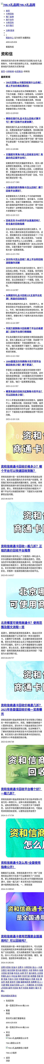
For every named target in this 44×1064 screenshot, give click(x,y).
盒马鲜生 (33, 973)
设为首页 (18, 38)
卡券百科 (10, 23)
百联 (39, 976)
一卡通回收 (29, 985)
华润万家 (26, 976)
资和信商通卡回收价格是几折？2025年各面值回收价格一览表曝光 (21, 709)
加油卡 (14, 967)
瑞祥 (20, 976)
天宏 (16, 979)
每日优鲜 (11, 970)
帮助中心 (10, 38)
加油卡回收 (15, 985)
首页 (8, 11)
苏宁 (26, 973)
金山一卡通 (37, 967)
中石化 (17, 973)
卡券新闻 (10, 71)
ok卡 (22, 985)
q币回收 (4, 988)
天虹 (38, 979)
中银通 (21, 979)
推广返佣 (10, 17)
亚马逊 (19, 970)
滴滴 (7, 982)
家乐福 (10, 973)
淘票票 (34, 982)
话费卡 (20, 967)
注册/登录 (10, 30)
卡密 (30, 970)
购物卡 (36, 970)
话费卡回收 (6, 967)
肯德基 (33, 976)
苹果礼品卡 (6, 976)
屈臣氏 (25, 970)
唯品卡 (28, 979)
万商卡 (11, 979)
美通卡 (32, 988)
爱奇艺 (13, 982)
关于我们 (10, 26)
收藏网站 (26, 38)
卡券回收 (10, 14)
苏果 (33, 979)
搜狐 (7, 985)
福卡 (37, 988)
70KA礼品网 (27, 4)
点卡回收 (39, 985)
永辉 (22, 973)
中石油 (14, 976)
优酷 (18, 982)
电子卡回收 (23, 988)
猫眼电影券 (25, 982)
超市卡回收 (13, 988)
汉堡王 (4, 970)
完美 (5, 979)
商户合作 (10, 20)
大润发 (40, 973)
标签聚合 (19, 71)
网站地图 (5, 996)
